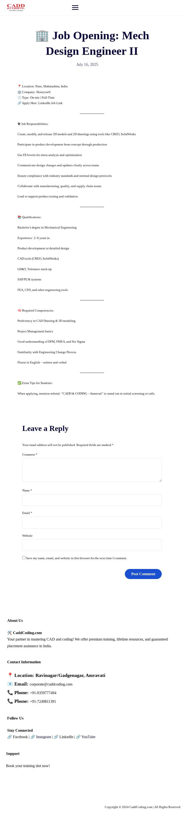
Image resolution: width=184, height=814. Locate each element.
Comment (29, 454)
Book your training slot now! (28, 766)
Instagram (43, 737)
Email (27, 513)
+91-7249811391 (43, 701)
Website (27, 535)
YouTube (88, 737)
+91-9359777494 (43, 693)
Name (27, 490)
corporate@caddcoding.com (51, 684)
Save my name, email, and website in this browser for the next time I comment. (76, 558)
